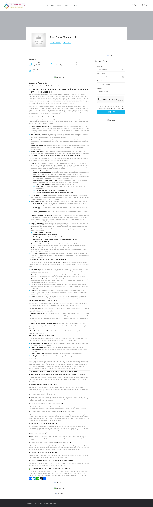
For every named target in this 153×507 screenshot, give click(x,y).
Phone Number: (101, 81)
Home (46, 5)
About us (67, 5)
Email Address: (101, 73)
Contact (74, 5)
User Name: (100, 66)
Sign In (135, 5)
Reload (115, 99)
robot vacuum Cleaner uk (60, 262)
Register (146, 5)
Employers (59, 5)
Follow (68, 42)
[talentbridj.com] (15, 5)
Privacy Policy (120, 108)
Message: (100, 88)
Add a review (56, 42)
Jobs (52, 5)
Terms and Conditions (106, 108)
